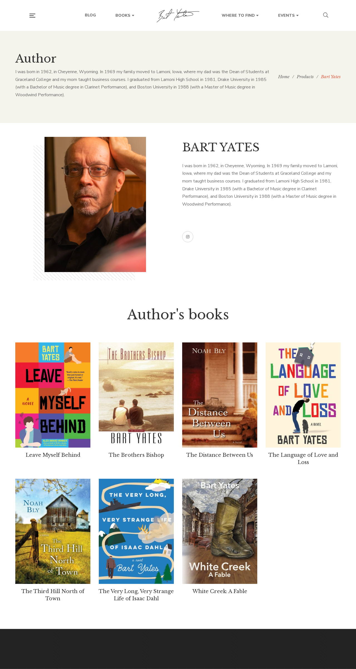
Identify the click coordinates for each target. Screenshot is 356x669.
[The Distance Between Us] (219, 395)
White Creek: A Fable (219, 591)
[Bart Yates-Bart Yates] (178, 15)
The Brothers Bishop (136, 455)
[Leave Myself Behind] (52, 395)
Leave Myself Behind (53, 455)
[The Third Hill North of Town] (52, 531)
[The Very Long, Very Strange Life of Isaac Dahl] (136, 531)
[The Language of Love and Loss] (303, 395)
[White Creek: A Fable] (219, 531)
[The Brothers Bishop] (136, 395)
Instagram (187, 236)
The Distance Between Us (219, 455)
